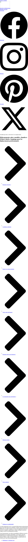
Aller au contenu (3, 0)
